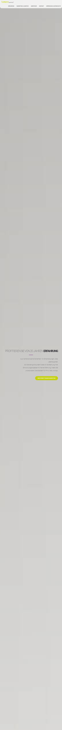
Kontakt (41, 6)
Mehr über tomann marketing (47, 378)
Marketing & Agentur (22, 6)
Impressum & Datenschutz (53, 6)
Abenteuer (34, 6)
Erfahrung (11, 6)
